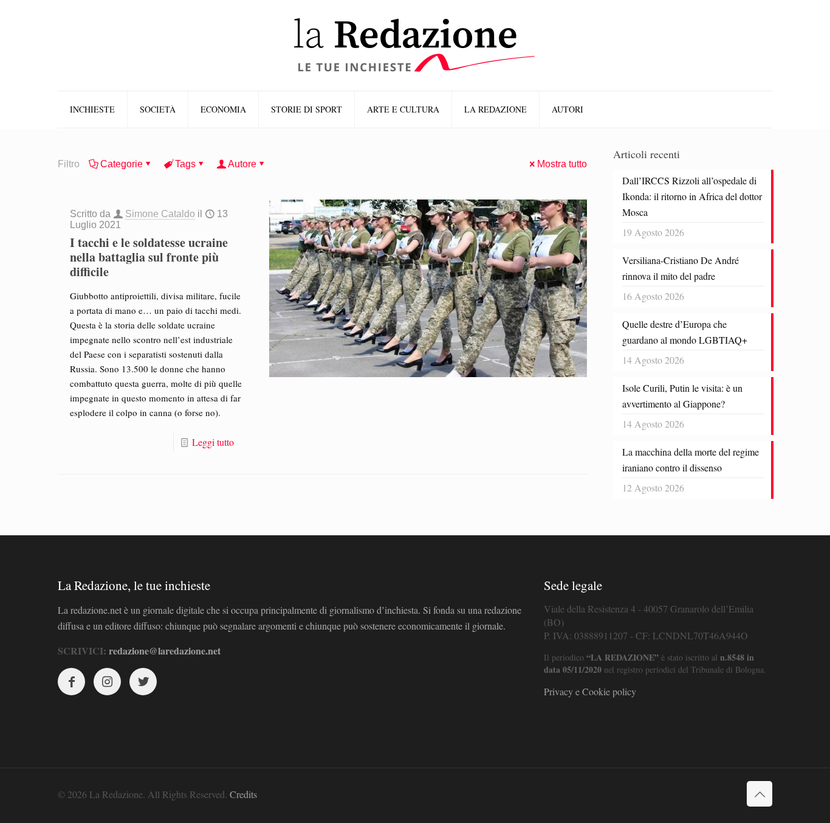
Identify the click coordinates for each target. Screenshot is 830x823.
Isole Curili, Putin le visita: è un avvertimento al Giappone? (682, 395)
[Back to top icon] (759, 794)
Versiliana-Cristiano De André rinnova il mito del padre (680, 268)
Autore (242, 164)
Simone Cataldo (160, 214)
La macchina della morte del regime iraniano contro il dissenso (690, 459)
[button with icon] (71, 681)
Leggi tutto (213, 442)
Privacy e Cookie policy (590, 691)
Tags (185, 164)
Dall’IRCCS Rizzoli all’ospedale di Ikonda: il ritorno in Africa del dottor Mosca (692, 196)
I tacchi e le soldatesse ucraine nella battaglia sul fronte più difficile (149, 257)
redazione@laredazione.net (165, 651)
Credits (243, 794)
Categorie (121, 164)
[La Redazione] (415, 45)
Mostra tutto (562, 164)
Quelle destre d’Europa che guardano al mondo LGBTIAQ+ (684, 332)
